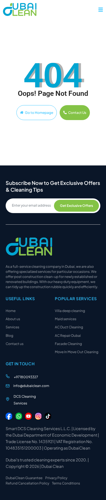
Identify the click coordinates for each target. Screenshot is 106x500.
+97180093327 (26, 377)
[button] (100, 9)
